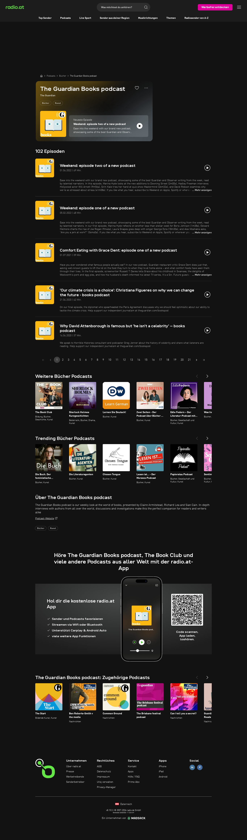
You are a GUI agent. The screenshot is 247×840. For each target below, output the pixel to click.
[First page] (43, 360)
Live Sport (85, 18)
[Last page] (204, 360)
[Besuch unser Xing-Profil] (199, 767)
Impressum (103, 777)
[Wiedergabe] (139, 126)
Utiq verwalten (105, 782)
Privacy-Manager (106, 787)
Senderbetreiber (75, 782)
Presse (70, 771)
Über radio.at (73, 766)
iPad (161, 771)
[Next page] (196, 360)
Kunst (58, 103)
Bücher (45, 103)
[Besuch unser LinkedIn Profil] (192, 767)
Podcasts (65, 18)
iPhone (162, 766)
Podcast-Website (44, 518)
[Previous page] (50, 360)
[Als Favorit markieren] (137, 88)
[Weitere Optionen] (146, 88)
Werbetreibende (75, 777)
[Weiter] (207, 374)
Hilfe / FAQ (134, 777)
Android (163, 777)
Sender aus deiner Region (114, 18)
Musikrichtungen (148, 18)
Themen (171, 18)
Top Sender (45, 18)
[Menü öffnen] (239, 7)
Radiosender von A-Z (196, 18)
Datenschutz (104, 771)
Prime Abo (133, 782)
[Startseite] (41, 75)
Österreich (126, 804)
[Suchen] (146, 7)
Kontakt (132, 766)
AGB (99, 766)
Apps (130, 771)
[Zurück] (197, 374)
